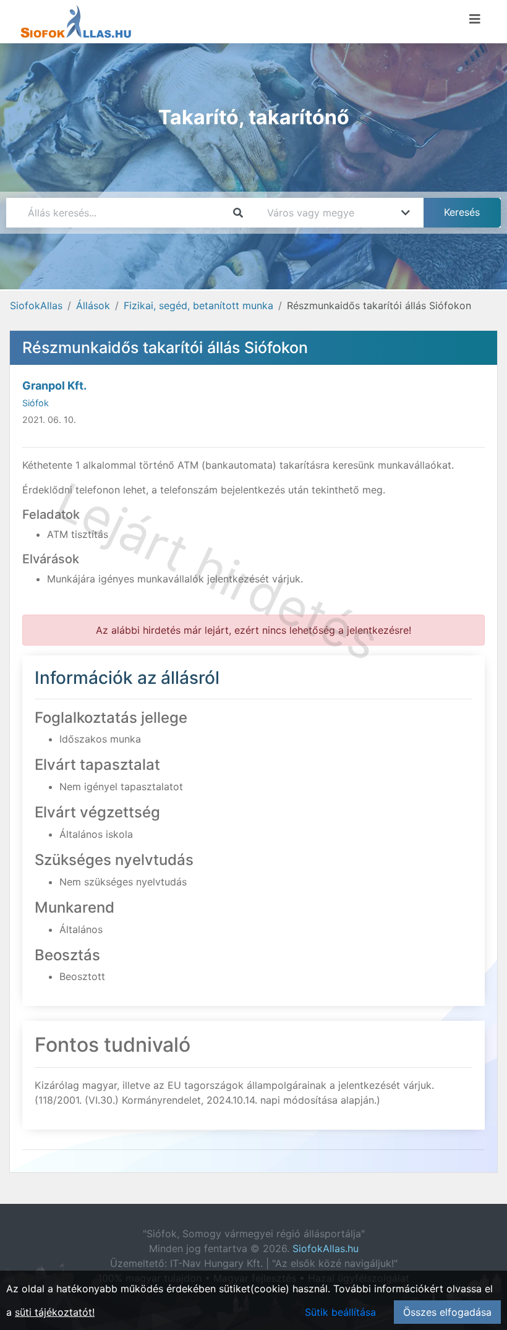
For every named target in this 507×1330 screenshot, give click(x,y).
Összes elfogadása (447, 1312)
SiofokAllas (36, 305)
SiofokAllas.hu (325, 1248)
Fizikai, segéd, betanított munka (198, 305)
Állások (93, 305)
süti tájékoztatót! (55, 1312)
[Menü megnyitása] (474, 19)
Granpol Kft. (54, 385)
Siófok (35, 403)
